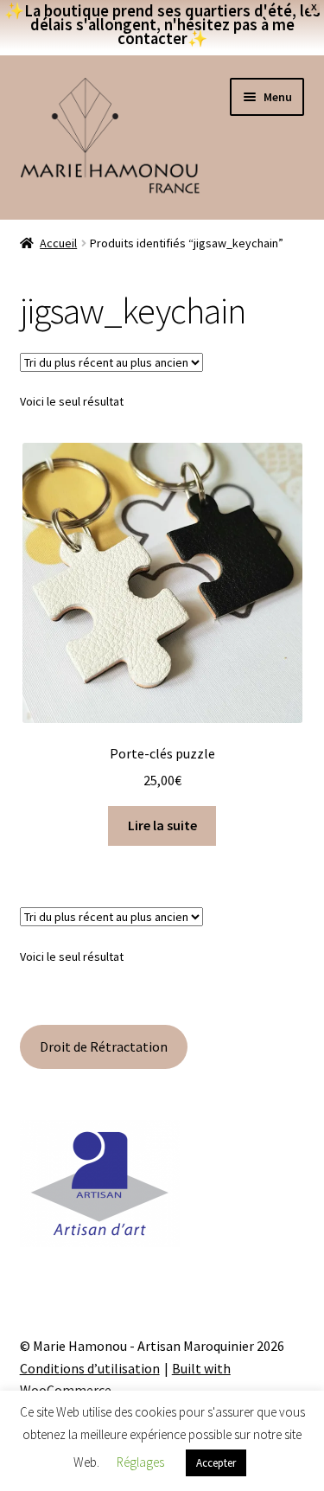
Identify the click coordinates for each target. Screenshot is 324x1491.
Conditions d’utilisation (90, 1368)
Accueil (58, 243)
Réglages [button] (140, 1462)
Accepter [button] (216, 1463)
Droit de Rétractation (104, 1046)
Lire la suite (162, 825)
